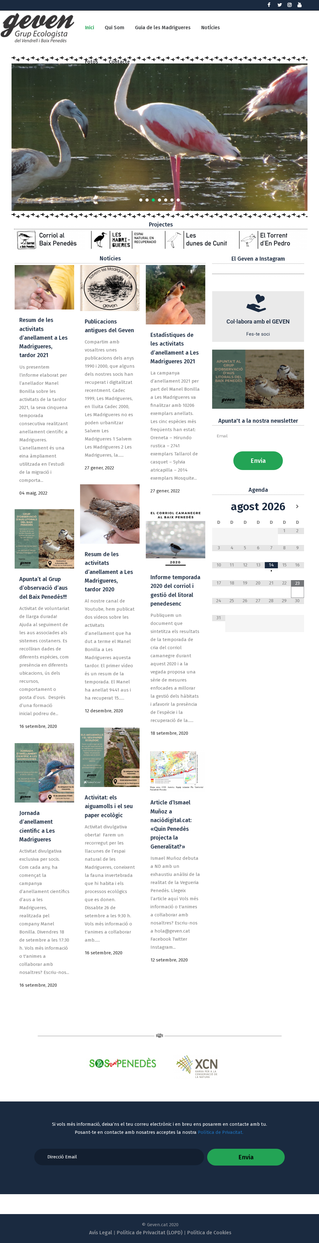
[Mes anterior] (218, 506)
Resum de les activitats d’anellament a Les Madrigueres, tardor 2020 (109, 572)
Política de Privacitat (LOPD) (150, 1233)
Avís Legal (100, 1233)
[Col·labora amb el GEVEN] (258, 303)
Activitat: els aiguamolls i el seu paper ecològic (109, 806)
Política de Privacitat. (221, 1132)
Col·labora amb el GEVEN (258, 321)
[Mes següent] (297, 506)
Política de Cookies (209, 1233)
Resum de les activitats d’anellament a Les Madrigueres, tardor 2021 (43, 338)
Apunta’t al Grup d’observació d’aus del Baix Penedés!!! (43, 588)
